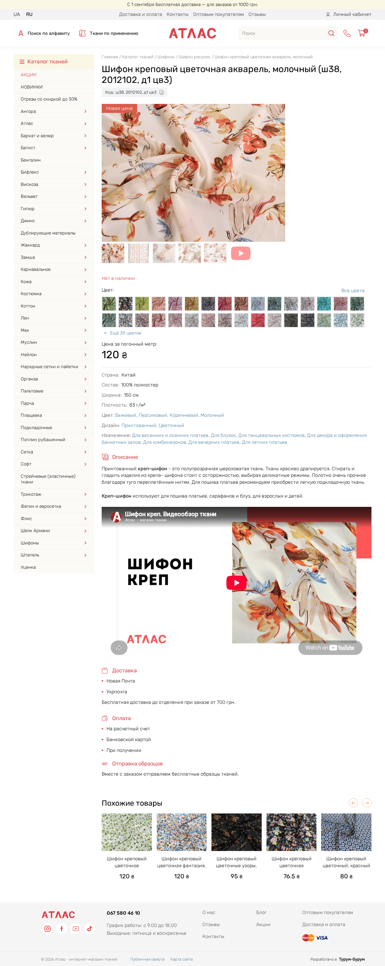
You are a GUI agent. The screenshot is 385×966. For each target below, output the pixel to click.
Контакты (178, 14)
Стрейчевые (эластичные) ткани (48, 479)
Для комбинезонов (164, 442)
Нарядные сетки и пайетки (49, 366)
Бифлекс (30, 172)
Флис (26, 518)
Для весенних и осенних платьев (170, 435)
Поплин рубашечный (43, 439)
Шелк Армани (35, 530)
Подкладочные (36, 427)
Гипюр (28, 208)
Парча (27, 403)
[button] (353, 802)
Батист (28, 147)
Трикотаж (31, 494)
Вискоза (29, 184)
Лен (25, 318)
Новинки (32, 87)
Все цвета (353, 290)
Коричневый (184, 415)
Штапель (30, 555)
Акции (28, 74)
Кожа (26, 281)
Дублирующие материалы (48, 233)
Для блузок (223, 435)
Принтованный (139, 425)
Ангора (28, 111)
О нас (208, 912)
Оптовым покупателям (218, 14)
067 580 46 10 (123, 913)
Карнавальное (36, 269)
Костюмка (31, 293)
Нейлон (29, 354)
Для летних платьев (264, 442)
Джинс (28, 220)
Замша (28, 257)
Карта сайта (182, 959)
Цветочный (171, 425)
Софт (26, 464)
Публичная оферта (147, 959)
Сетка (27, 452)
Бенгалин (31, 160)
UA (17, 14)
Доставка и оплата (140, 14)
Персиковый (153, 415)
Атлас (27, 123)
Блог (261, 912)
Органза (29, 379)
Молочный (212, 415)
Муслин (29, 342)
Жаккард (30, 245)
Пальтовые (32, 391)
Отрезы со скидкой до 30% (49, 99)
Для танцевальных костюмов (271, 435)
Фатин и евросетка (41, 506)
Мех (25, 330)
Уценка (28, 567)
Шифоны (30, 543)
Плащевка (31, 415)
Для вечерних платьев (214, 442)
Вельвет (29, 196)
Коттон (28, 306)
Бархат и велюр (37, 135)
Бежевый (125, 415)
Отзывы (257, 14)
